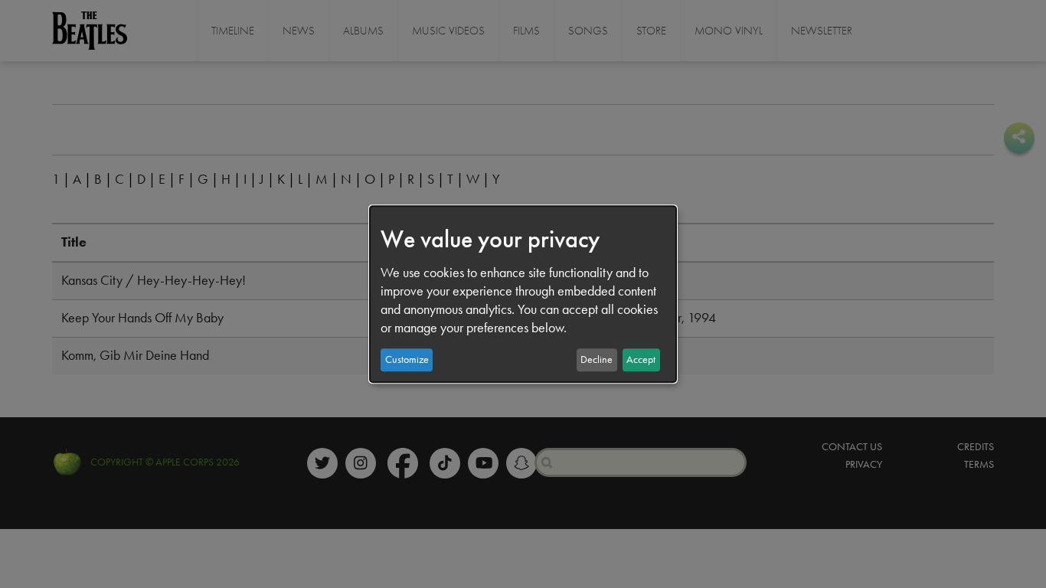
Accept (640, 359)
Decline (596, 359)
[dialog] (523, 294)
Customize (407, 359)
